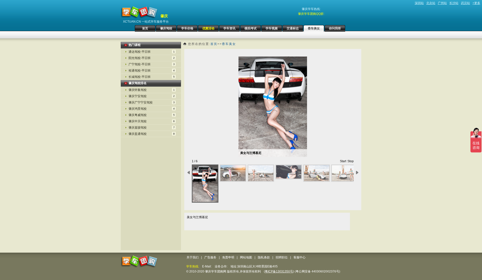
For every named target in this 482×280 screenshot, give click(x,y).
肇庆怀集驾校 (152, 90)
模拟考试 (251, 28)
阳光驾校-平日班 (152, 58)
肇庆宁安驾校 (152, 96)
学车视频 (272, 28)
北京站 (430, 3)
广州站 (442, 3)
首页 (145, 28)
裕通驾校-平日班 (152, 70)
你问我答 (335, 28)
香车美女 (314, 28)
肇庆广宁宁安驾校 (152, 102)
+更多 (476, 3)
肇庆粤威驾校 (152, 115)
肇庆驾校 (166, 28)
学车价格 (187, 28)
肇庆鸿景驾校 (152, 108)
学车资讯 (229, 28)
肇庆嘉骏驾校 (152, 127)
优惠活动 (208, 28)
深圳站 (419, 3)
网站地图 (246, 257)
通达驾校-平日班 (152, 51)
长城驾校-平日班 (152, 77)
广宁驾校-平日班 (152, 64)
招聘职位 (282, 257)
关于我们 (193, 257)
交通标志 (293, 28)
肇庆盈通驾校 (152, 134)
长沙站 (453, 3)
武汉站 (465, 3)
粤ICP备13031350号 (279, 271)
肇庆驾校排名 (138, 83)
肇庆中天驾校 (152, 121)
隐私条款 (264, 257)
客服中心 (299, 257)
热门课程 (135, 45)
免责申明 (228, 257)
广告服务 (210, 257)
